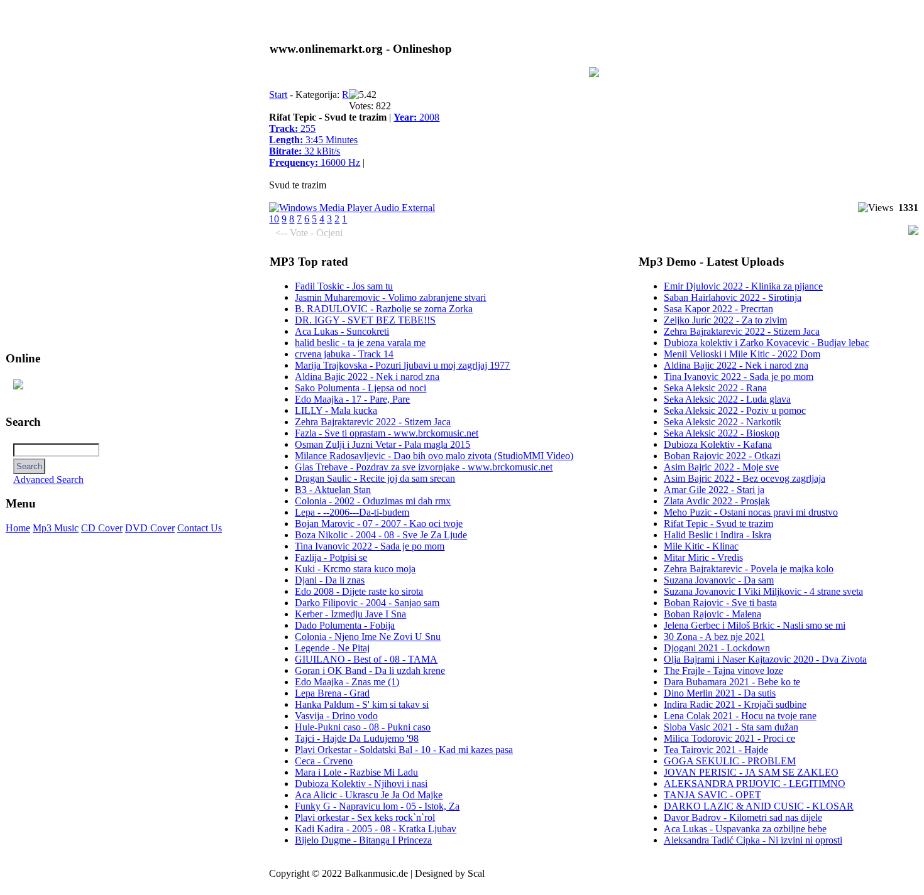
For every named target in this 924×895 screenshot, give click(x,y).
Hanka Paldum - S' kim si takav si (362, 704)
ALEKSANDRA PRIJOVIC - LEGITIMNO (754, 783)
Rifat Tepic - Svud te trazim (718, 523)
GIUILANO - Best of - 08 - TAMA (366, 659)
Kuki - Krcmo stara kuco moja (355, 568)
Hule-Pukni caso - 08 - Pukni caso (363, 727)
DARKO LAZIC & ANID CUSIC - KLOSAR (759, 806)
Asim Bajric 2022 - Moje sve (721, 467)
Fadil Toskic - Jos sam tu (344, 286)
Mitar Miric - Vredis (703, 557)
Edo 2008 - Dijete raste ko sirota (359, 591)
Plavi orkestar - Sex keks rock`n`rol (365, 817)
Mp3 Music (56, 528)
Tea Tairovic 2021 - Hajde (716, 749)
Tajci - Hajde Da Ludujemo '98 (357, 738)
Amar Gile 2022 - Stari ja (714, 489)
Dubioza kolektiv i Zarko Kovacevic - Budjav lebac (766, 342)
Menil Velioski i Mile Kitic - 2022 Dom (742, 354)
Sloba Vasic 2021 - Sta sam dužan (731, 727)
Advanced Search (48, 479)
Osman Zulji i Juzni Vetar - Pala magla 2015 (382, 444)
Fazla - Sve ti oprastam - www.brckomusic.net (386, 433)
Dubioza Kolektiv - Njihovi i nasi (361, 783)
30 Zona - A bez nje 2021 (714, 636)
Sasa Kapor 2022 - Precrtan (718, 308)
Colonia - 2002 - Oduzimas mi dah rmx (373, 501)
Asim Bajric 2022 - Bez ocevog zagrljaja (744, 478)
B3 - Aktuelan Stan (333, 489)
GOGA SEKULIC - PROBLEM (730, 761)
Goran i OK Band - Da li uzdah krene (370, 670)
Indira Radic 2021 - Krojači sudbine (735, 704)
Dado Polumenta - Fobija (345, 625)
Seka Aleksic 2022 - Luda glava (727, 399)
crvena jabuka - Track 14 (344, 354)
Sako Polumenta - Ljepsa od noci (360, 387)
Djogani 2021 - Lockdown (717, 648)
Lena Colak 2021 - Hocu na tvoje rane (740, 715)
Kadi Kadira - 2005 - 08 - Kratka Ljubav (375, 828)
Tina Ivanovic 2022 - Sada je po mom (369, 546)
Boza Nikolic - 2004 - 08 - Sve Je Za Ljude (381, 534)
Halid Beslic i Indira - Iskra (717, 534)
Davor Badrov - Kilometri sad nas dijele (743, 817)
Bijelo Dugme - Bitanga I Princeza (363, 840)
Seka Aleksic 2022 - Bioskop (721, 433)
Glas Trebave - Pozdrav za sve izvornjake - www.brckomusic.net (424, 467)
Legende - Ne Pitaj (332, 648)
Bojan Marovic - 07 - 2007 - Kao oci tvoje (379, 523)
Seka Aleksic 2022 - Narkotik (722, 421)
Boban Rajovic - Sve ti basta (720, 602)
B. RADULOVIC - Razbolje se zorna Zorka (384, 308)
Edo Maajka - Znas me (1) (347, 681)
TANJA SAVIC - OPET (712, 794)
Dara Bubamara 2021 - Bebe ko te (732, 681)
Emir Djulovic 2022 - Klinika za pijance (743, 286)
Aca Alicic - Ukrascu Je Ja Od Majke (369, 794)
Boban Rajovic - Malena (712, 614)
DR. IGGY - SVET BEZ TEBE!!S (365, 320)
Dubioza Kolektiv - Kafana (718, 444)
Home (18, 528)
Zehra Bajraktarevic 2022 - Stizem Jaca (373, 421)
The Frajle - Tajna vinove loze (723, 670)
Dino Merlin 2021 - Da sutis (720, 693)
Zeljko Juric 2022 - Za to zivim (725, 320)
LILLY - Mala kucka (336, 410)
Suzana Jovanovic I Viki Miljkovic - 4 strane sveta (763, 591)
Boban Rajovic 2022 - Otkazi (722, 455)
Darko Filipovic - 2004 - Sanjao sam (367, 602)
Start (278, 94)
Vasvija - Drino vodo (336, 715)
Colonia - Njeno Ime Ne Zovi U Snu (368, 636)
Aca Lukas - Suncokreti (342, 331)
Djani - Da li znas (330, 580)
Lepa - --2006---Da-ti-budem (352, 512)
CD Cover (102, 528)
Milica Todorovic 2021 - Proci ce (729, 738)
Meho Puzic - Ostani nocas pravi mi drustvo (751, 512)
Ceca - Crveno (324, 761)
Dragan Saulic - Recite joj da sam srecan (375, 478)
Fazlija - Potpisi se (331, 557)
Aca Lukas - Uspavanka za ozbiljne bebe (745, 828)
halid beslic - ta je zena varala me (360, 342)
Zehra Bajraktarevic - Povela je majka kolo (748, 568)
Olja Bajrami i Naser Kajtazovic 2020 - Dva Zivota (765, 659)
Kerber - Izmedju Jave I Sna (350, 614)
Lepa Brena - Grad (332, 693)
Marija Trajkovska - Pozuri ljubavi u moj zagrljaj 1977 (402, 365)
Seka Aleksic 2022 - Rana (715, 387)
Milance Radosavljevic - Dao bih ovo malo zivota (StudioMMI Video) (434, 455)
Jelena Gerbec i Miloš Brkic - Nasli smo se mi (754, 625)
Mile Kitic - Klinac (701, 546)
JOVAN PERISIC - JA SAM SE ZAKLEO (751, 772)
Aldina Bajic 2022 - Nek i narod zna (367, 376)
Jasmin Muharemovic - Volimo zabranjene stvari (390, 297)
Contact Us (199, 528)
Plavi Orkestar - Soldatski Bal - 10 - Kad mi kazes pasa (404, 749)
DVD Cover (150, 528)
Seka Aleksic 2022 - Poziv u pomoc (735, 410)
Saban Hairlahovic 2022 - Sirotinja (732, 297)
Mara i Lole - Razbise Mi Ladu (356, 772)
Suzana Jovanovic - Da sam (719, 580)
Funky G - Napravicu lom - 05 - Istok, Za (377, 806)
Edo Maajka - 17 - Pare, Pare (352, 399)
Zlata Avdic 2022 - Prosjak (717, 501)
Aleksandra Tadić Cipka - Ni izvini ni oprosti (753, 840)
